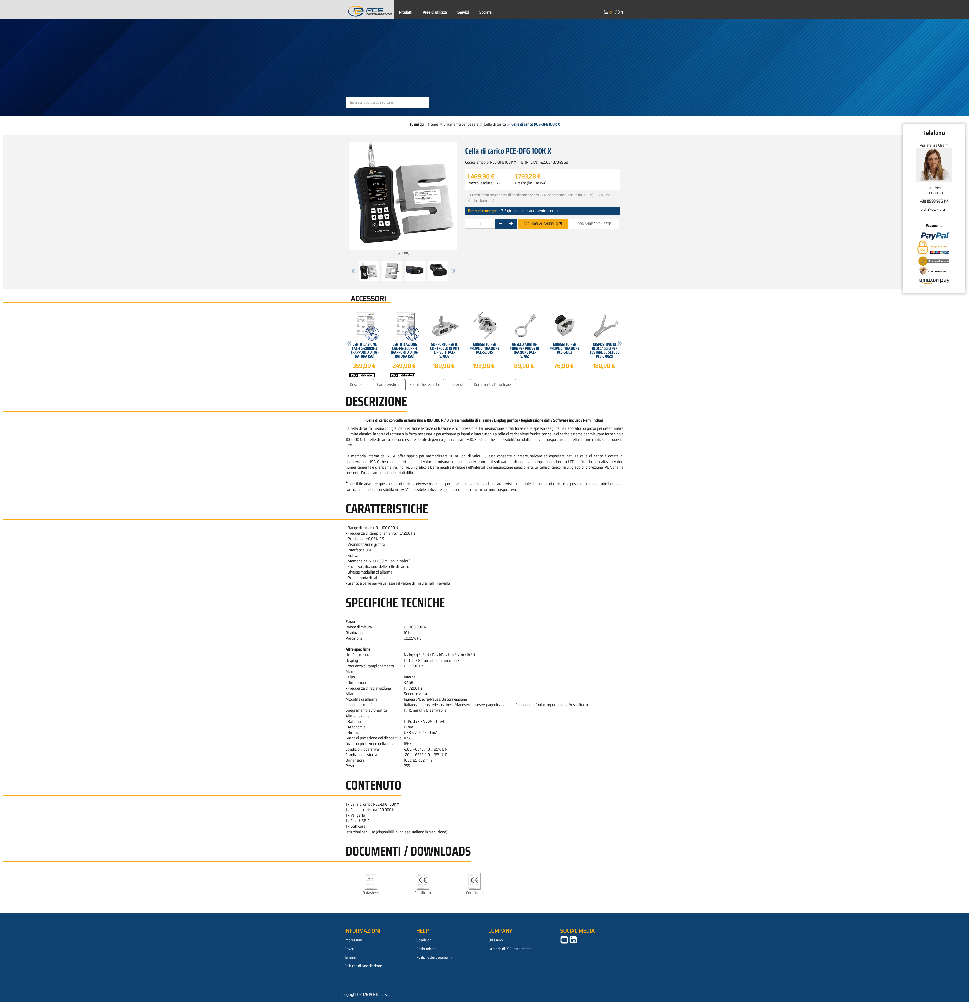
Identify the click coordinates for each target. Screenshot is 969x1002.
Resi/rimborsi (426, 949)
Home (433, 124)
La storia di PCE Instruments (509, 949)
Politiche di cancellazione (363, 966)
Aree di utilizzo (435, 12)
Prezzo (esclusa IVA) (484, 183)
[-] (500, 224)
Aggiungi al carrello (541, 223)
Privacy (350, 949)
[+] (511, 224)
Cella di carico (495, 124)
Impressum (353, 940)
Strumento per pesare (461, 124)
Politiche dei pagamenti (434, 957)
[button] (353, 271)
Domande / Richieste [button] (594, 223)
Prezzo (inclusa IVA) (530, 183)
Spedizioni (424, 940)
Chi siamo (495, 940)
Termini (350, 957)
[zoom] (403, 253)
